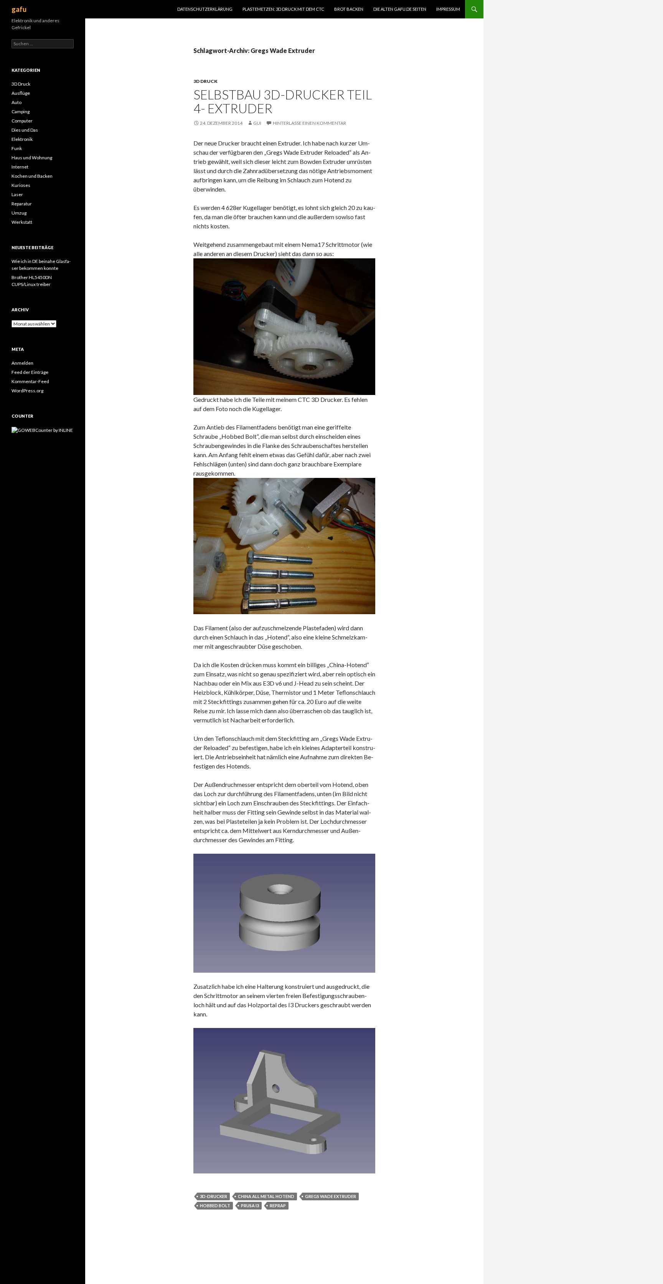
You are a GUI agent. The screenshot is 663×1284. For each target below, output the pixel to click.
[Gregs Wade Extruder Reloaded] (284, 325)
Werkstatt (22, 222)
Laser (17, 194)
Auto (16, 102)
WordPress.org (27, 390)
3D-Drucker (213, 1196)
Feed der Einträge (30, 372)
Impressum (448, 9)
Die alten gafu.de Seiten (399, 9)
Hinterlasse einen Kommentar (309, 123)
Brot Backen (348, 9)
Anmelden (22, 363)
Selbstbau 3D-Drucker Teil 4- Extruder (282, 101)
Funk (17, 148)
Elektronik (22, 139)
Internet (20, 167)
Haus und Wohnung (32, 157)
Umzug (19, 213)
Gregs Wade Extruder (330, 1196)
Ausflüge (21, 93)
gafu (19, 9)
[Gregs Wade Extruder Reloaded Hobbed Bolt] (284, 545)
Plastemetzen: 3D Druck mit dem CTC (283, 9)
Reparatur (22, 204)
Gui (257, 123)
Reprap (278, 1205)
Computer (22, 121)
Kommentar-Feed (30, 381)
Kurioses (21, 185)
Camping (21, 111)
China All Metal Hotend (266, 1196)
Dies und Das (25, 130)
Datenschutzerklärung (205, 9)
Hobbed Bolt (215, 1205)
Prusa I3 (250, 1205)
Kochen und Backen (32, 176)
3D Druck (205, 81)
